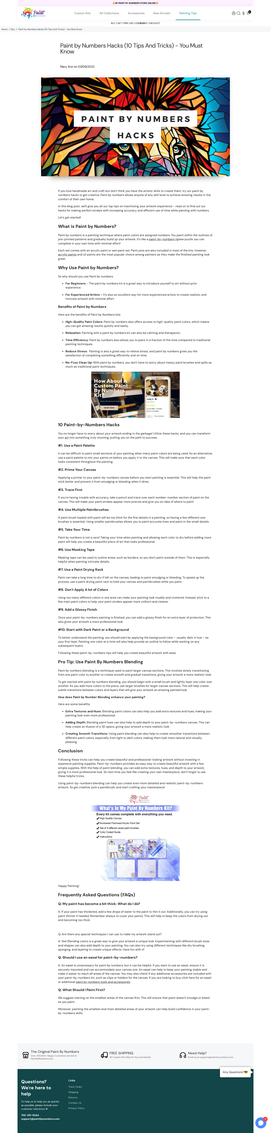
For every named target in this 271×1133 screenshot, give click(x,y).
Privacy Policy (76, 1108)
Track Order (75, 1086)
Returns (72, 1097)
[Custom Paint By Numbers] (135, 395)
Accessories (136, 13)
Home (4, 29)
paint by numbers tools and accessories (103, 982)
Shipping (73, 1092)
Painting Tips (188, 13)
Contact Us (74, 1102)
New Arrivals (161, 13)
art (67, 437)
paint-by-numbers (162, 239)
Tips (12, 29)
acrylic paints (67, 254)
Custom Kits (82, 13)
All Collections (109, 13)
